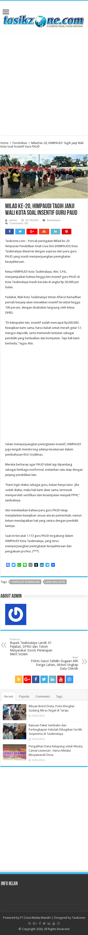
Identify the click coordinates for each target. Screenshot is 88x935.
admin (13, 220)
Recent (8, 696)
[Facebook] (35, 679)
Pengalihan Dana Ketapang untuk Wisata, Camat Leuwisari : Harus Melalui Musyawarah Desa (56, 751)
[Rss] (19, 679)
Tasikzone (78, 917)
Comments (42, 696)
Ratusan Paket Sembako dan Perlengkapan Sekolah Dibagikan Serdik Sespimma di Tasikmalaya (55, 729)
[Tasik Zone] (44, 19)
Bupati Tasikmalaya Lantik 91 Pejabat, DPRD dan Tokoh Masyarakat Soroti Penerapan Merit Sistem (31, 647)
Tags (59, 696)
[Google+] (27, 679)
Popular (24, 696)
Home (4, 143)
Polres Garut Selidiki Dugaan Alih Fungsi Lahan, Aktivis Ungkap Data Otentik (54, 663)
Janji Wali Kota (55, 582)
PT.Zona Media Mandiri (35, 917)
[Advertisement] (44, 81)
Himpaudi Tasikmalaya (26, 582)
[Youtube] (61, 679)
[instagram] (69, 679)
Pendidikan (19, 143)
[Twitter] (44, 679)
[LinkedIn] (52, 679)
